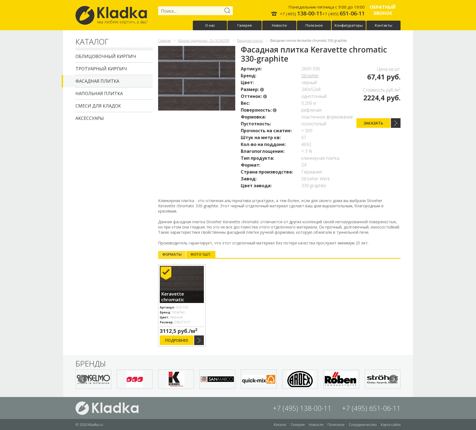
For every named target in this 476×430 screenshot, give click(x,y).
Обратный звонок (383, 10)
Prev (82, 379)
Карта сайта (391, 424)
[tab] (172, 254)
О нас (210, 25)
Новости (279, 25)
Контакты (383, 25)
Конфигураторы (349, 25)
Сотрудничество (363, 424)
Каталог (280, 424)
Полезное (314, 25)
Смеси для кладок (98, 106)
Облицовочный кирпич (105, 56)
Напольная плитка (99, 93)
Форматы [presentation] (172, 254)
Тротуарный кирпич (101, 69)
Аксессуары (89, 118)
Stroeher (310, 75)
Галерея (244, 25)
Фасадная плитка (97, 81)
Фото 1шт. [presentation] (200, 254)
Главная (164, 40)
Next (393, 379)
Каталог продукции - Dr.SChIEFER (203, 40)
